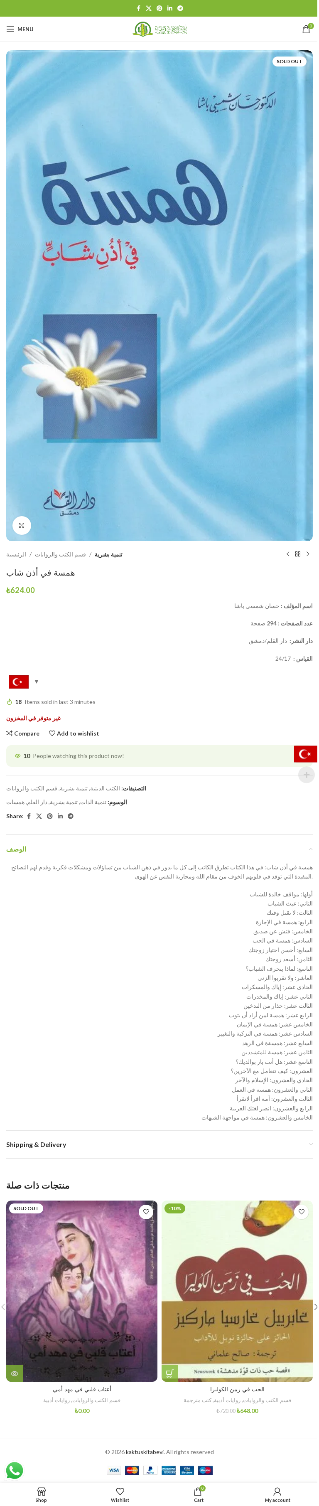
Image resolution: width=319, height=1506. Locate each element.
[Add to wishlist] (146, 1212)
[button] (170, 1373)
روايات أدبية (56, 1400)
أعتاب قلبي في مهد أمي (82, 1389)
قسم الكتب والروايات (60, 554)
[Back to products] (298, 554)
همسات (15, 801)
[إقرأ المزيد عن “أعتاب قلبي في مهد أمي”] (14, 1373)
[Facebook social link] (138, 8)
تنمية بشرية (109, 554)
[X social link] (148, 8)
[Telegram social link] (180, 8)
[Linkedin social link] (170, 8)
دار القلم (37, 801)
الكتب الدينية (105, 788)
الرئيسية (16, 554)
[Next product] (308, 554)
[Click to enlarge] (21, 525)
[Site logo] (159, 28)
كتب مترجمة (197, 1400)
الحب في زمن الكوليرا (237, 1389)
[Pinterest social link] (159, 8)
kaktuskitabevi (145, 1451)
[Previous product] (288, 554)
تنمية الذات (93, 801)
